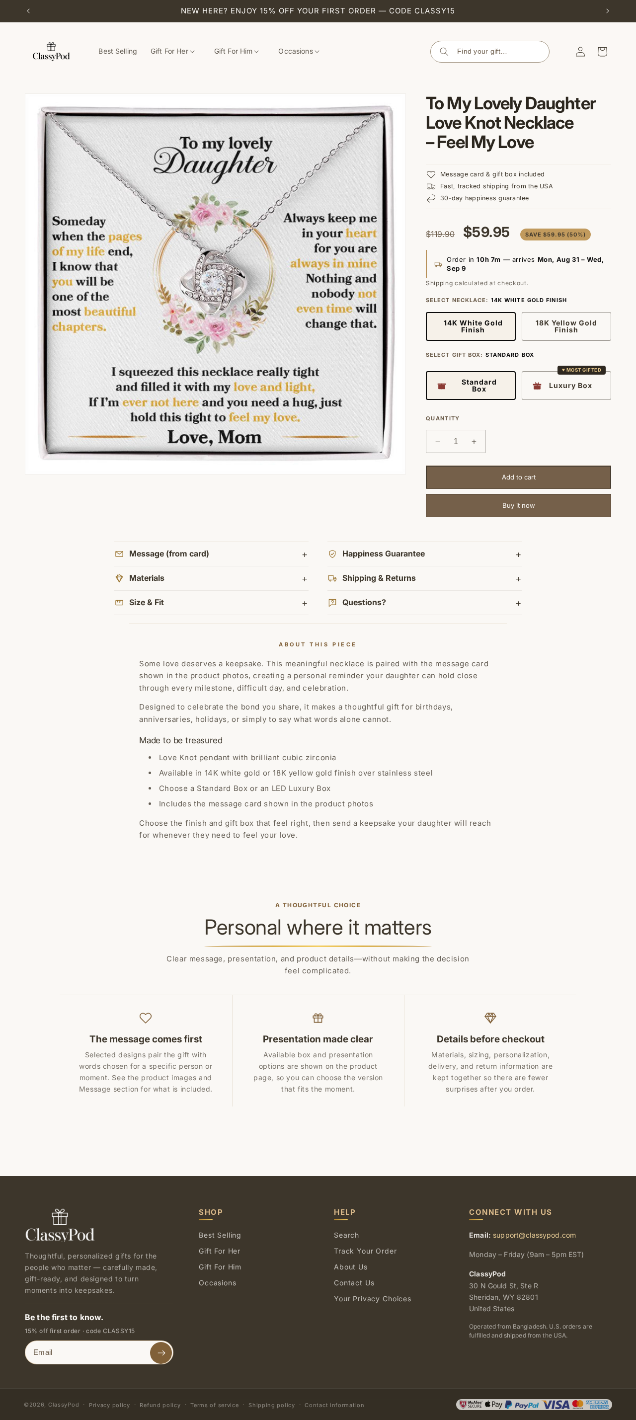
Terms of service (214, 1405)
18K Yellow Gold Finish (566, 326)
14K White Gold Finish (473, 326)
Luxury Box (570, 385)
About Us (351, 1266)
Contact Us (354, 1282)
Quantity (443, 418)
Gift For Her (219, 1251)
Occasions (218, 1282)
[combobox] (502, 51)
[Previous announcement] (28, 11)
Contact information (334, 1405)
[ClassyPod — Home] (60, 1225)
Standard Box (479, 385)
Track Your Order (365, 1251)
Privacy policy (109, 1405)
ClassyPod (63, 1404)
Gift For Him (220, 1266)
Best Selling (220, 1235)
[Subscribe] (161, 1353)
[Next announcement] (608, 11)
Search (444, 52)
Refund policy (160, 1405)
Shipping (439, 283)
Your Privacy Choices (372, 1298)
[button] (176, 52)
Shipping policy (271, 1405)
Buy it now (518, 505)
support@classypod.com (534, 1235)
